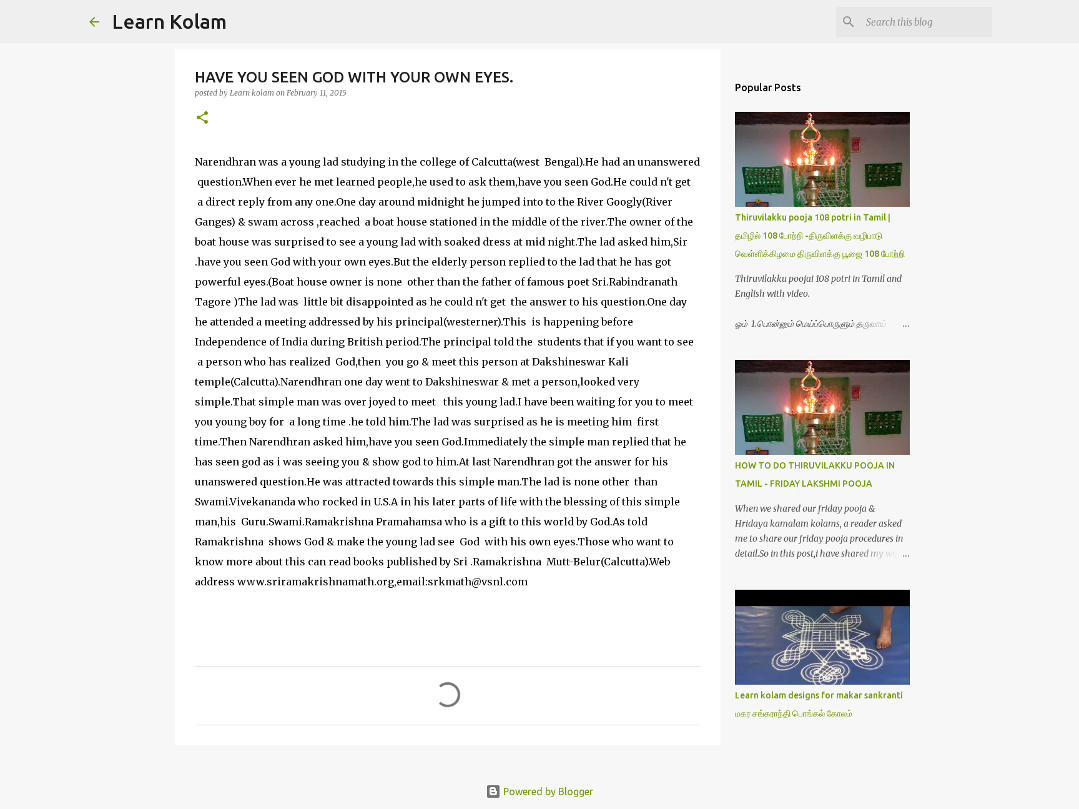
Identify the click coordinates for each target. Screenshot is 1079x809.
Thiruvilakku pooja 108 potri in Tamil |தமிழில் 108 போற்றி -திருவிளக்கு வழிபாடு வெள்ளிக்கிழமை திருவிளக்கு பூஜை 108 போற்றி (820, 235)
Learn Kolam (169, 21)
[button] (202, 118)
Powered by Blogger (547, 791)
